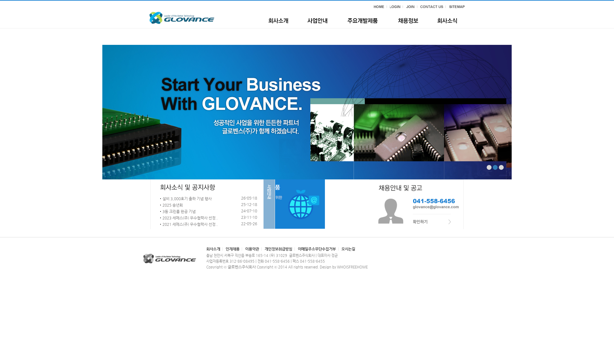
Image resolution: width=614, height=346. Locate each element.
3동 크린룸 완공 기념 (179, 211)
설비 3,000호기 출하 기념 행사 (187, 198)
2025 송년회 (172, 205)
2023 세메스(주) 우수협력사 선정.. (190, 218)
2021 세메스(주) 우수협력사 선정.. (190, 224)
